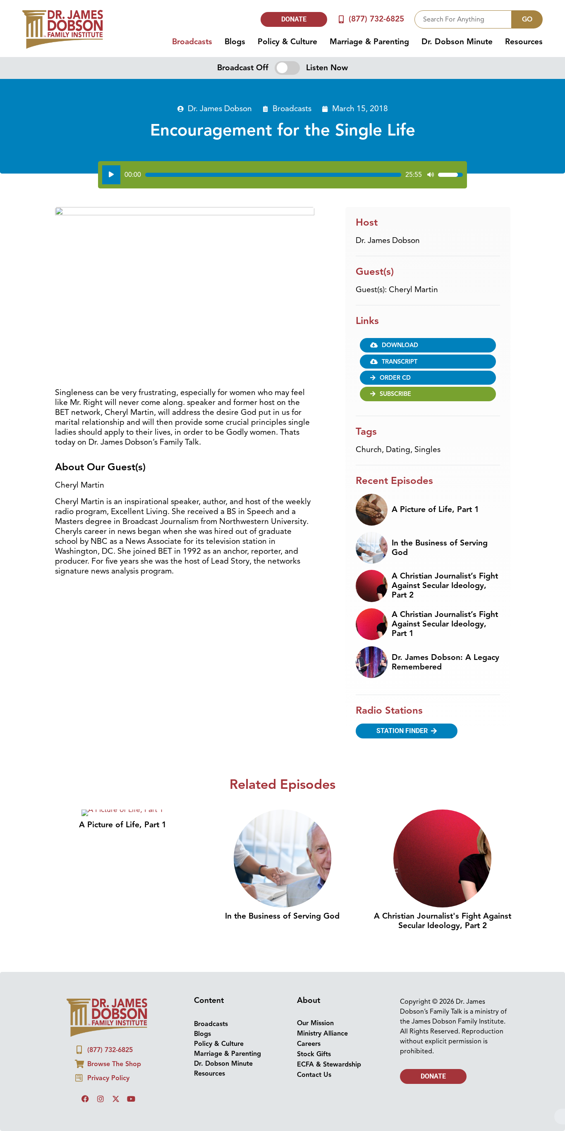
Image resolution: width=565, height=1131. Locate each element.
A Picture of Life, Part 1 (435, 509)
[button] (428, 362)
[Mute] (430, 175)
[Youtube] (131, 1098)
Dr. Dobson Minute (457, 42)
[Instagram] (100, 1098)
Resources (524, 42)
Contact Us (314, 1075)
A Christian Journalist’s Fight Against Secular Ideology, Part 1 (445, 624)
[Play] (111, 174)
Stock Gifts (314, 1054)
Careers (309, 1044)
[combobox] (463, 19)
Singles (427, 450)
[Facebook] (85, 1098)
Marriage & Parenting (369, 42)
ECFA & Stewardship (329, 1064)
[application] (282, 174)
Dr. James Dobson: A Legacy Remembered (445, 662)
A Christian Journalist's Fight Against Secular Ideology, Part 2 (442, 921)
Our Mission (315, 1023)
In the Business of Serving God (440, 547)
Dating (398, 450)
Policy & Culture (287, 42)
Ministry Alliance (322, 1033)
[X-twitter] (115, 1098)
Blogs (235, 42)
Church (369, 450)
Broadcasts (192, 42)
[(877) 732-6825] (341, 19)
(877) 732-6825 (376, 19)
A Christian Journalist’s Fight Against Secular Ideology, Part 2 (445, 585)
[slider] (273, 175)
